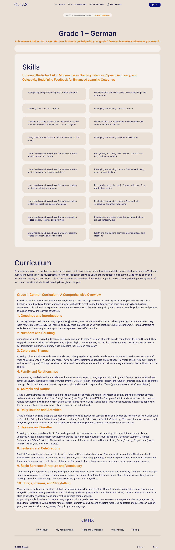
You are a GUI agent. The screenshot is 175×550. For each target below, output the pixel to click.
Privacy (140, 547)
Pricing (135, 529)
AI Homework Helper (82, 15)
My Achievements (64, 529)
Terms (155, 547)
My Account (42, 529)
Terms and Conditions (92, 529)
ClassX (68, 15)
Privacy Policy (117, 529)
